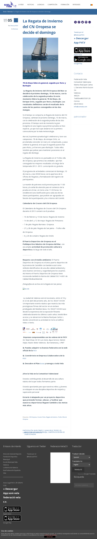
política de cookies (51, 535)
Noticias (10, 11)
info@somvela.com (80, 107)
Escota (42, 363)
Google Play (78, 63)
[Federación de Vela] (15, 4)
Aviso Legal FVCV (9, 483)
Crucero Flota (41, 417)
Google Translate (89, 474)
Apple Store (78, 55)
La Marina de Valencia (10, 467)
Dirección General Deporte (12, 454)
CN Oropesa (33, 417)
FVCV (35, 351)
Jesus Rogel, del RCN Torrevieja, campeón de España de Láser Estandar (44, 432)
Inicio (5, 11)
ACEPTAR (50, 537)
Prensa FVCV (14, 25)
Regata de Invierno (51, 417)
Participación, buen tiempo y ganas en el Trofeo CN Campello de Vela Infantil (42, 430)
